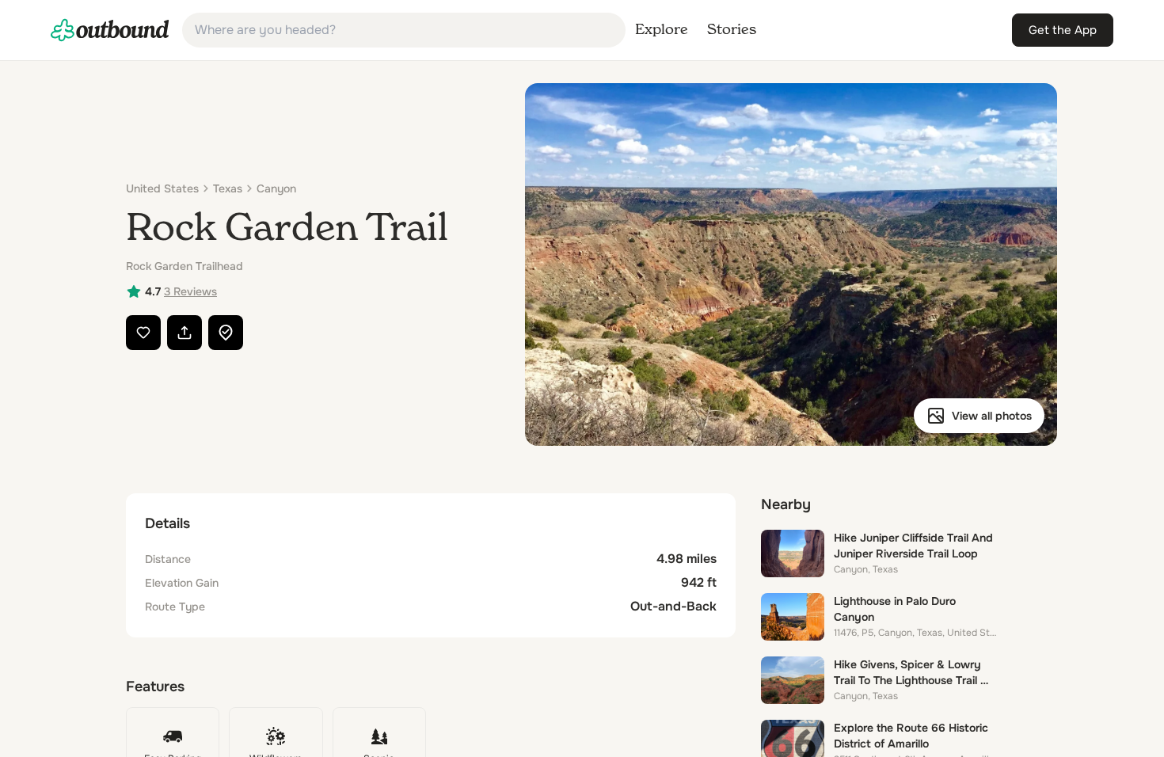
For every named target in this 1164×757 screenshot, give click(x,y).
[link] (110, 30)
